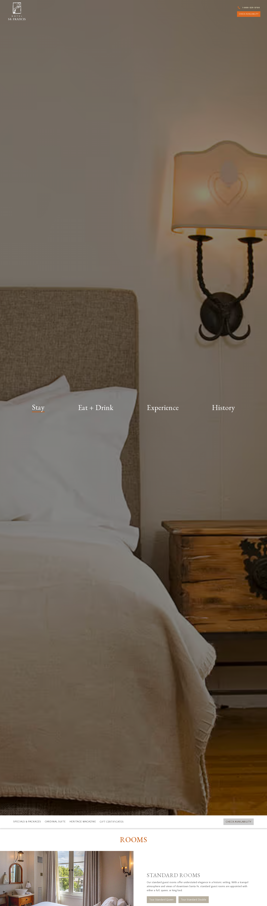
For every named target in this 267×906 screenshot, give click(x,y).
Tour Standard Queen (161, 899)
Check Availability (238, 821)
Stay (38, 407)
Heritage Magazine (83, 821)
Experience (163, 408)
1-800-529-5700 (247, 6)
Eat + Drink (96, 408)
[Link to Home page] (17, 11)
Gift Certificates (111, 821)
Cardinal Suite (55, 821)
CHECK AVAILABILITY (245, 13)
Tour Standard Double (193, 899)
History (223, 408)
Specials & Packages (27, 821)
